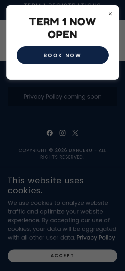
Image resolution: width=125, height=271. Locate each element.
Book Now (62, 55)
